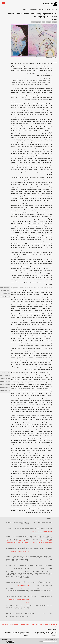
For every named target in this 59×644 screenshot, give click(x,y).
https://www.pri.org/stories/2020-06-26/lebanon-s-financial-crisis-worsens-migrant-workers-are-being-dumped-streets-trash (18, 542)
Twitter (9, 642)
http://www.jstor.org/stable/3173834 (44, 598)
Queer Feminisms (39, 9)
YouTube (7, 642)
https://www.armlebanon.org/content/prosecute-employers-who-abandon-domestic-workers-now (42, 532)
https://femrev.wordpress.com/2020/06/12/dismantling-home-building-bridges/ (18, 584)
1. (9, 287)
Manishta (54, 19)
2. (9, 372)
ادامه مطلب (44, 633)
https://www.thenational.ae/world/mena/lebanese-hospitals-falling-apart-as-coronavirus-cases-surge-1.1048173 (18, 601)
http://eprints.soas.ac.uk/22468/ (45, 615)
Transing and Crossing (28, 9)
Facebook (13, 642)
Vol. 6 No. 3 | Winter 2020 (51, 9)
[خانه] (55, 4)
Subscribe (41, 641)
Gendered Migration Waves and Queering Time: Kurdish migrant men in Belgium (44, 625)
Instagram (11, 642)
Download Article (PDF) (36, 22)
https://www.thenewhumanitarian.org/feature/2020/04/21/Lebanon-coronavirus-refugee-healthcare (41, 541)
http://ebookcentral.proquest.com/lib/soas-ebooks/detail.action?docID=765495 (20, 552)
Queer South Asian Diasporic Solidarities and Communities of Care (15, 624)
